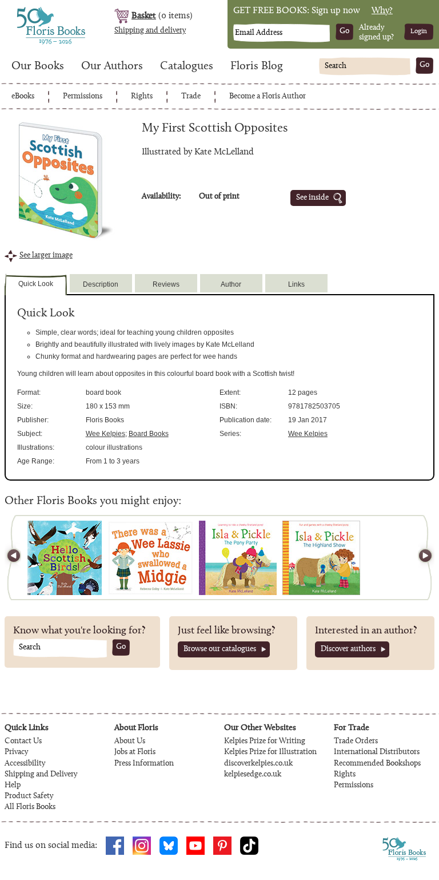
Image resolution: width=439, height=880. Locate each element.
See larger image (46, 256)
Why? (382, 10)
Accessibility (25, 764)
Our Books (37, 66)
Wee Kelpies (105, 434)
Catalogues (186, 66)
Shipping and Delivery (41, 775)
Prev (19, 557)
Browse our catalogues (219, 649)
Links (296, 284)
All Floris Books (30, 807)
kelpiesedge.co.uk (252, 775)
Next (420, 557)
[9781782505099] (321, 558)
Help (13, 786)
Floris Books (30, 10)
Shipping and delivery (150, 31)
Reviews (166, 284)
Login (418, 31)
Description (100, 284)
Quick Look (35, 284)
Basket (143, 16)
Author (231, 284)
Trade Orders (356, 742)
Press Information (144, 764)
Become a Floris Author (267, 97)
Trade (191, 97)
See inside (312, 198)
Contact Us (23, 742)
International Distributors (377, 752)
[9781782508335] (64, 558)
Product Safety (29, 796)
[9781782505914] (238, 558)
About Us (129, 742)
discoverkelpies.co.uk (258, 764)
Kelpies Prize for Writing (264, 742)
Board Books (149, 434)
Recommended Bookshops (377, 764)
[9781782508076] (150, 558)
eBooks (22, 97)
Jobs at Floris (134, 752)
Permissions (82, 97)
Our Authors (112, 66)
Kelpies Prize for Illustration (270, 752)
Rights (142, 97)
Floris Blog (256, 66)
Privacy (16, 752)
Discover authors (348, 649)
